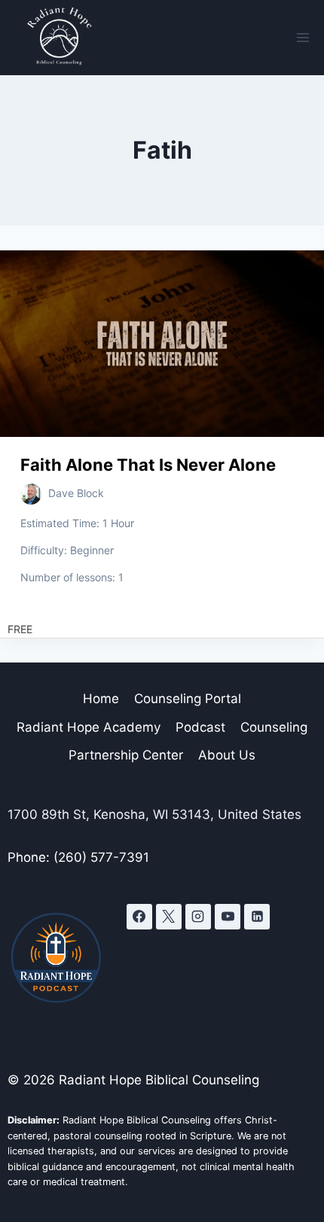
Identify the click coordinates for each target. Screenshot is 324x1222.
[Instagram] (198, 916)
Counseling (273, 727)
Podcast (200, 727)
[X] (169, 916)
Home (101, 698)
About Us (226, 755)
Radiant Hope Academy (88, 727)
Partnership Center (126, 755)
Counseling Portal (187, 698)
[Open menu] (302, 37)
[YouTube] (227, 916)
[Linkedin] (257, 916)
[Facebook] (139, 916)
